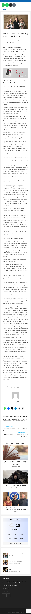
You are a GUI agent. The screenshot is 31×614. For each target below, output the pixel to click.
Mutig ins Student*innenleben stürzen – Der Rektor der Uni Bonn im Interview (15, 508)
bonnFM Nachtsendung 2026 (15, 561)
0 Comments (18, 556)
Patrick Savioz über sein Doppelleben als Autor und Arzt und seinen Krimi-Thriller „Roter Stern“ (15, 462)
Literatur (18, 417)
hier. (8, 379)
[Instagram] (10, 5)
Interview (14, 42)
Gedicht (18, 416)
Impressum (15, 610)
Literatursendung (7, 419)
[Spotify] (3, 5)
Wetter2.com (18, 543)
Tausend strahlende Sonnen (13, 420)
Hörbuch (22, 416)
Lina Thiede (13, 417)
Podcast (20, 42)
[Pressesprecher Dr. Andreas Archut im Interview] (5, 555)
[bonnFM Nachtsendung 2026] (5, 562)
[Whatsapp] (7, 5)
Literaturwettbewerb (16, 419)
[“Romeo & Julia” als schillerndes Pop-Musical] (5, 569)
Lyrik (23, 419)
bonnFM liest (8, 42)
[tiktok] (8, 595)
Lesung (8, 417)
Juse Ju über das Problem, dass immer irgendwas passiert (15, 486)
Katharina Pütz (8, 41)
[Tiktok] (14, 5)
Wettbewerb (22, 420)
